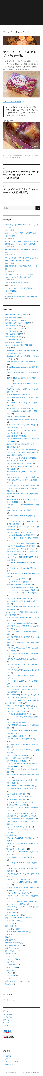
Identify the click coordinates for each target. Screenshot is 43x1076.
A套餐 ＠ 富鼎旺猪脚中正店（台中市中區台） (21, 296)
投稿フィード (10, 1059)
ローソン (19, 157)
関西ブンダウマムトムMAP (15, 320)
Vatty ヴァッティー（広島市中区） (19, 584)
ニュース (8, 978)
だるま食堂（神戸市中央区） (17, 436)
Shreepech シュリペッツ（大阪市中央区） (22, 510)
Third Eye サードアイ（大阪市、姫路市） (22, 477)
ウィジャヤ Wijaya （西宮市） (18, 686)
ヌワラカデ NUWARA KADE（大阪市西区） (23, 659)
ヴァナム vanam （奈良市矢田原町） (20, 706)
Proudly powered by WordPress (30, 1072)
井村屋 (14, 157)
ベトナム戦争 (12, 967)
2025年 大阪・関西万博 (13, 342)
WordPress (9, 984)
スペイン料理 (10, 923)
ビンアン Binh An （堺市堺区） (18, 893)
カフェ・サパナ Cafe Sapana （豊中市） (22, 813)
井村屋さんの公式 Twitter (12, 101)
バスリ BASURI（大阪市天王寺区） (20, 463)
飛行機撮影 (9, 954)
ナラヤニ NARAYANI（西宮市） (18, 582)
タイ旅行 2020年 (11, 331)
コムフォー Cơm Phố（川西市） (19, 879)
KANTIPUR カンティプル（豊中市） (20, 408)
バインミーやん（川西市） (16, 904)
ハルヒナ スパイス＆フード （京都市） (21, 708)
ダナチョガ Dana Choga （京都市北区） (21, 546)
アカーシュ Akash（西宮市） (17, 579)
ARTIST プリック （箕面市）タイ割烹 (21, 816)
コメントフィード (11, 1061)
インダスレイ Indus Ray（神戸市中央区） (22, 739)
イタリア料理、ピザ (12, 920)
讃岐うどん (9, 940)
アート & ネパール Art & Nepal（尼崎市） (22, 590)
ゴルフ (9, 962)
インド (9, 973)
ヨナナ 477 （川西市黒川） (17, 711)
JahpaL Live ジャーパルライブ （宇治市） (22, 593)
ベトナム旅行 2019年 (13, 334)
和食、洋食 (9, 926)
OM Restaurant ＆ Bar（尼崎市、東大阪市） (23, 419)
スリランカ (11, 976)
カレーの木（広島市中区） (16, 722)
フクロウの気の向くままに (17, 32)
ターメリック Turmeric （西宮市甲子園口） (22, 361)
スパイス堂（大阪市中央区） (17, 761)
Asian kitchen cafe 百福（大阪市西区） (21, 819)
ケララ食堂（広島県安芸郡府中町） (20, 714)
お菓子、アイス (28, 155)
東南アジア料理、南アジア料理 (16, 758)
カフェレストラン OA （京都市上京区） (21, 549)
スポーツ (8, 956)
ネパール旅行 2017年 (13, 339)
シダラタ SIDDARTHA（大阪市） (19, 532)
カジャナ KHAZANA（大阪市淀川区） (21, 786)
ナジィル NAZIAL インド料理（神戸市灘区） (23, 788)
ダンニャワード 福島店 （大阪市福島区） (22, 543)
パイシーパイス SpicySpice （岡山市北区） (23, 717)
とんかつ (8, 934)
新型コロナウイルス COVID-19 (16, 981)
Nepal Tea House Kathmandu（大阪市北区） (23, 367)
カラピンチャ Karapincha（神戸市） (20, 623)
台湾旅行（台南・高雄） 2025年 (17, 323)
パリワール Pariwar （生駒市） (18, 598)
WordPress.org (10, 1064)
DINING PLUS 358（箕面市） (18, 931)
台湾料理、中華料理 (12, 943)
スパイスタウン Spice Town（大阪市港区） (22, 516)
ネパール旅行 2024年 (13, 326)
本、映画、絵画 (10, 965)
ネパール (10, 970)
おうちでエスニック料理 (14, 915)
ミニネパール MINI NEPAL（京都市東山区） (23, 562)
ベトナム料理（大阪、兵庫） (15, 849)
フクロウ (8, 155)
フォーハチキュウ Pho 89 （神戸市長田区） (23, 857)
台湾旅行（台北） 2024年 (15, 328)
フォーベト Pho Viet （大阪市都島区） (21, 901)
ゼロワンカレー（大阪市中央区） (19, 755)
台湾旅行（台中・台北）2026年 (16, 315)
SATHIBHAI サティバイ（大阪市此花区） (22, 485)
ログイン (8, 1056)
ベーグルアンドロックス (14, 945)
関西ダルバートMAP (12, 317)
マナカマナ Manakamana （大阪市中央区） (23, 372)
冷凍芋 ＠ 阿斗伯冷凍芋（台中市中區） (19, 282)
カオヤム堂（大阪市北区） (16, 794)
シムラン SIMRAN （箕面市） (18, 394)
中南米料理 (9, 835)
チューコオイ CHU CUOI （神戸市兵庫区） (22, 863)
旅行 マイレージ (11, 951)
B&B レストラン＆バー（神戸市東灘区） (22, 450)
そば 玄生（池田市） (14, 929)
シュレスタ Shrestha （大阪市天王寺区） (22, 535)
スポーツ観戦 (12, 959)
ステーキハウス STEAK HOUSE (16, 918)
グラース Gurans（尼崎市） (17, 416)
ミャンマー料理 (10, 912)
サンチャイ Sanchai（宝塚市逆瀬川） (20, 587)
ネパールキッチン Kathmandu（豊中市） (22, 568)
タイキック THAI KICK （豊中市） (19, 827)
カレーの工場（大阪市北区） (17, 736)
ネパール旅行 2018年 (13, 337)
